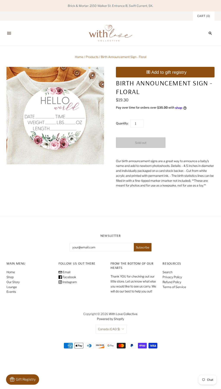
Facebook (69, 277)
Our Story (13, 282)
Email (66, 272)
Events (11, 291)
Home (79, 57)
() (203, 16)
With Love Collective (123, 314)
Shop (10, 277)
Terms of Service (174, 287)
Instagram (69, 282)
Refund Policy (172, 282)
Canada (109, 329)
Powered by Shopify (110, 319)
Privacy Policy (172, 277)
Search (167, 272)
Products (92, 57)
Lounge (11, 287)
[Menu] (9, 33)
